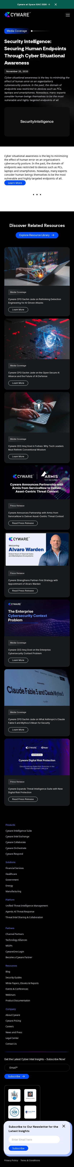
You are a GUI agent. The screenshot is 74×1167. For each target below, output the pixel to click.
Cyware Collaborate (16, 842)
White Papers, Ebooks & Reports (22, 983)
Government (12, 879)
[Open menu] (68, 14)
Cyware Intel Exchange (17, 836)
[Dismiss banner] (56, 4)
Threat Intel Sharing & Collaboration (24, 917)
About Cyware (13, 1015)
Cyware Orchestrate (16, 848)
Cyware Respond (14, 853)
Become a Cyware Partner (19, 957)
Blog (8, 971)
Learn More (15, 183)
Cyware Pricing (13, 1020)
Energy (9, 885)
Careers (10, 1026)
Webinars (10, 994)
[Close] (63, 1126)
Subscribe (18, 1148)
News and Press (14, 1032)
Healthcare (11, 874)
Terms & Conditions (30, 1160)
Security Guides (14, 977)
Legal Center (12, 1038)
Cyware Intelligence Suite (19, 830)
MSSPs (9, 945)
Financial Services (15, 868)
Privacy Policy (11, 1160)
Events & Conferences (17, 988)
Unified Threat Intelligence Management (27, 905)
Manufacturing (13, 891)
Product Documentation (18, 1000)
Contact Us (11, 1043)
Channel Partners (15, 934)
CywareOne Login (15, 951)
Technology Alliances (16, 939)
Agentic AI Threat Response (20, 911)
